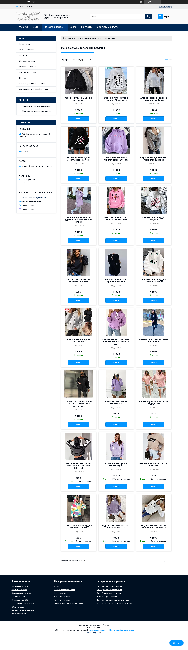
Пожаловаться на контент (98, 630)
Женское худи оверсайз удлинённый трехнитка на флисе (78, 219)
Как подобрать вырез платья (109, 586)
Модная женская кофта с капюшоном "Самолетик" (154, 526)
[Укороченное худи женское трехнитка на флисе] (153, 140)
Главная (23, 27)
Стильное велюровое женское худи (116, 464)
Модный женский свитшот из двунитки (153, 464)
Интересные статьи (28, 61)
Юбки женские (18, 607)
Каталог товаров (26, 50)
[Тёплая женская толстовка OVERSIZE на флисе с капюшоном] (78, 384)
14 (167, 561)
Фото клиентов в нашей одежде (33, 89)
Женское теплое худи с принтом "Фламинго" (116, 218)
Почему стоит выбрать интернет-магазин (114, 603)
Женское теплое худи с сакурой (154, 218)
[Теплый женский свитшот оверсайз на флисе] (78, 262)
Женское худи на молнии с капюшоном (78, 99)
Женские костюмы (19, 614)
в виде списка (170, 60)
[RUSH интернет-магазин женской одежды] (28, 20)
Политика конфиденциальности (121, 630)
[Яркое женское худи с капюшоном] (116, 384)
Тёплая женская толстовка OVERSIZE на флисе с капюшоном (78, 403)
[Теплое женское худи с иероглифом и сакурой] (78, 140)
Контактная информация (64, 590)
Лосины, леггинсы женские (23, 610)
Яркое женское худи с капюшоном (116, 402)
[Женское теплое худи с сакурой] (153, 200)
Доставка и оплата (107, 27)
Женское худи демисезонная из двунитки (154, 402)
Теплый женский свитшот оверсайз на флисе (79, 280)
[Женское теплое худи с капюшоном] (78, 322)
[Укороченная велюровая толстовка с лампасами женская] (78, 446)
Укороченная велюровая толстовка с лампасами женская (78, 465)
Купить (78, 119)
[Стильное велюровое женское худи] (116, 446)
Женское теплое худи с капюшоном (78, 340)
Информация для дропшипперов (68, 603)
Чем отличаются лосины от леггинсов (113, 600)
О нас (73, 27)
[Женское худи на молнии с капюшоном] (78, 80)
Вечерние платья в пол (21, 593)
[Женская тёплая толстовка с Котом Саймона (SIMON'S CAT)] (116, 322)
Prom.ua (106, 625)
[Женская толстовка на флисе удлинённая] (153, 322)
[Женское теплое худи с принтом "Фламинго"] (116, 200)
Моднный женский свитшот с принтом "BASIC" (116, 526)
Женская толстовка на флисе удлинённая (153, 340)
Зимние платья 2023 (20, 600)
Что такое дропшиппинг (107, 596)
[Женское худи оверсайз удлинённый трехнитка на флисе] (78, 200)
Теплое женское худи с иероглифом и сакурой (78, 159)
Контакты (86, 27)
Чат (178, 643)
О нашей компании (27, 67)
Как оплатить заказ (62, 596)
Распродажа (24, 44)
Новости (23, 55)
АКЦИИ (36, 27)
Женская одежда (53, 27)
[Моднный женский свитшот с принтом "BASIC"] (116, 508)
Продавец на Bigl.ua (94, 627)
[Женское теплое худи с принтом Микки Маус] (116, 80)
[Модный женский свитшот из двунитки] (153, 446)
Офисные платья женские (23, 603)
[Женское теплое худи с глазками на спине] (153, 262)
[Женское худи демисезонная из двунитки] (153, 384)
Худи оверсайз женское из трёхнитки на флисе (153, 99)
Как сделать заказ (62, 593)
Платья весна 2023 (20, 586)
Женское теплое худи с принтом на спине (116, 280)
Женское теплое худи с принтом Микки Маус (116, 99)
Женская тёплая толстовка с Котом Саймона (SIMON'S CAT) (116, 341)
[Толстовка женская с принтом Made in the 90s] (116, 140)
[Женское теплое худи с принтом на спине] (116, 262)
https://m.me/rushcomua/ (31, 201)
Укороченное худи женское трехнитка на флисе (154, 159)
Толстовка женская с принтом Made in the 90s (116, 159)
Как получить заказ (62, 600)
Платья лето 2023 (19, 590)
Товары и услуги (73, 38)
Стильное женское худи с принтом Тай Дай (79, 526)
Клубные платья (18, 596)
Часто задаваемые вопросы (32, 84)
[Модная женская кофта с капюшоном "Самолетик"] (153, 508)
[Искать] (148, 16)
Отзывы (22, 78)
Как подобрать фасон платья (109, 590)
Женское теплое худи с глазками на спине (154, 280)
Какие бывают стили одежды (109, 593)
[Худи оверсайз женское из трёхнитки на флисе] (153, 80)
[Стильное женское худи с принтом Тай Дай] (78, 508)
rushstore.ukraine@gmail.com (34, 197)
